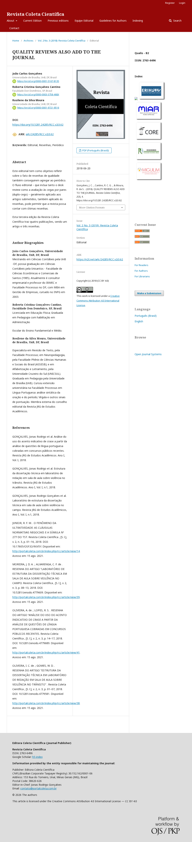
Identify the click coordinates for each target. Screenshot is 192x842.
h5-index (37, 757)
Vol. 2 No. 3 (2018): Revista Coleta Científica (61, 40)
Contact (14, 28)
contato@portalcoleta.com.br (38, 788)
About (11, 20)
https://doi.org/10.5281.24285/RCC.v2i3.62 (37, 124)
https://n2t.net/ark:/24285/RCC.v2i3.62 (99, 259)
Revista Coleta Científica (35, 14)
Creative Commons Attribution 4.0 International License (98, 300)
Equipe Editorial (84, 20)
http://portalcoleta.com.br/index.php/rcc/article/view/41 (46, 652)
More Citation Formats (92, 207)
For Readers (141, 265)
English (139, 321)
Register (170, 3)
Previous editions (58, 20)
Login (182, 3)
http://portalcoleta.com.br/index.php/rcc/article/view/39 (46, 597)
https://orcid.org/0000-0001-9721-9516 (38, 107)
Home (15, 40)
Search (177, 20)
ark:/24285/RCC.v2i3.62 (40, 134)
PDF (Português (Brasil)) (95, 150)
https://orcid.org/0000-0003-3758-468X (38, 94)
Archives (28, 40)
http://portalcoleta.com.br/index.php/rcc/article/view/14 (46, 551)
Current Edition (32, 20)
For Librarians (142, 276)
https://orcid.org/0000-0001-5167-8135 (38, 81)
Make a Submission (149, 293)
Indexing (138, 20)
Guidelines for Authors (113, 20)
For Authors (141, 270)
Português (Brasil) (146, 315)
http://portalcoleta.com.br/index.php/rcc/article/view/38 (46, 703)
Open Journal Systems (148, 354)
